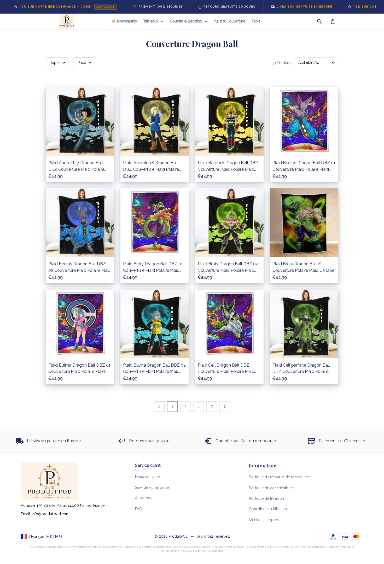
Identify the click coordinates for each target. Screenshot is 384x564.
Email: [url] (26, 514)
